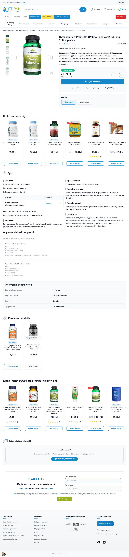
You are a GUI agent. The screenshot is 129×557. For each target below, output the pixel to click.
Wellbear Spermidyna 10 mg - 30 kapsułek (74, 143)
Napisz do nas (104, 523)
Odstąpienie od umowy (10, 539)
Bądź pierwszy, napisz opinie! (64, 459)
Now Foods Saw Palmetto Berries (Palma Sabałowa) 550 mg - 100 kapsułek (12, 347)
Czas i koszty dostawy (10, 522)
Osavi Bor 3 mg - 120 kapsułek (33, 143)
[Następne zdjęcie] (50, 57)
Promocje (120, 17)
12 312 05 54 (105, 530)
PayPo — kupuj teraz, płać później (13, 535)
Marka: (61, 44)
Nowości (17, 17)
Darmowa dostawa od (16, 2)
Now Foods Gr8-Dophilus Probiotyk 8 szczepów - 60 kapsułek (12, 409)
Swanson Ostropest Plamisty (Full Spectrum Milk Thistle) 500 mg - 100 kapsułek (54, 410)
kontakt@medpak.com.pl (109, 534)
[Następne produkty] (126, 407)
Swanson (67, 44)
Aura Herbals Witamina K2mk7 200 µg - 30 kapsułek (33, 409)
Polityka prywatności (40, 522)
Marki (7, 17)
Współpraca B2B (39, 529)
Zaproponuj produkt (40, 539)
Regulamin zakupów (40, 525)
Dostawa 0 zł (35, 17)
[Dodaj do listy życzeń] (121, 75)
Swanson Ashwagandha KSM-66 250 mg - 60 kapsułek (95, 409)
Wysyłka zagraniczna (10, 529)
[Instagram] (104, 542)
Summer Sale (47, 17)
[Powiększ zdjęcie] (51, 73)
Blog (25, 17)
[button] (121, 9)
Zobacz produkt (33, 366)
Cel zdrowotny (21, 31)
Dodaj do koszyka (92, 82)
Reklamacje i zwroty (9, 532)
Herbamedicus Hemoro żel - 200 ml (75, 408)
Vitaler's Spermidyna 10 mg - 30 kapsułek (116, 143)
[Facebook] (98, 542)
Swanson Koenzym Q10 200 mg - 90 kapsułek (54, 143)
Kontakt (121, 2)
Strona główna (8, 31)
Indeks (119, 44)
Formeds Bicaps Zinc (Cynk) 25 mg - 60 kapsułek (116, 409)
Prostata (32, 31)
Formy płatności (8, 525)
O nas (36, 532)
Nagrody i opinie (39, 535)
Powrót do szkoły (62, 17)
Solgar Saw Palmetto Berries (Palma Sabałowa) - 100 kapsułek (33, 347)
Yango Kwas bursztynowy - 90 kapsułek (96, 143)
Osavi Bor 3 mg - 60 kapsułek (13, 143)
